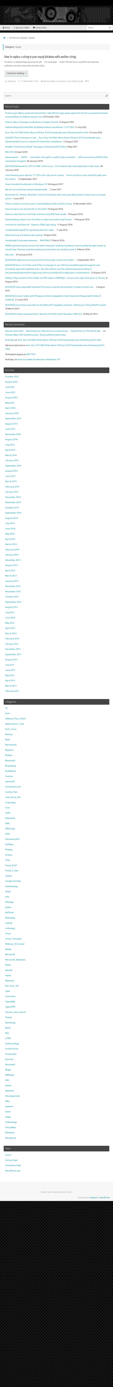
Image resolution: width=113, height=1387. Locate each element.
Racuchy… (10, 254)
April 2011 (10, 680)
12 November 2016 (30, 81)
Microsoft (10, 954)
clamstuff (10, 781)
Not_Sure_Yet (12, 986)
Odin (7, 991)
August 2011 (11, 659)
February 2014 (12, 549)
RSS (7, 1033)
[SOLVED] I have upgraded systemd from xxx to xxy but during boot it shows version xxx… (50, 287)
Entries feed (11, 1160)
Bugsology (10, 765)
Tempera (93, 1197)
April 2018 (10, 408)
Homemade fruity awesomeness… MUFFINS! (27, 240)
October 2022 (12, 376)
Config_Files (11, 792)
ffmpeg (9, 849)
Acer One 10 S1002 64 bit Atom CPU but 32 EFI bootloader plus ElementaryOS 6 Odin (47, 132)
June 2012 (10, 617)
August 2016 (11, 439)
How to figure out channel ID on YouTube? (26, 209)
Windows (10, 1132)
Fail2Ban (9, 844)
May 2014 (9, 534)
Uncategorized (12, 1096)
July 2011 (9, 665)
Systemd (9, 1090)
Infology (9, 902)
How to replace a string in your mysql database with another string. (40, 57)
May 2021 (9, 403)
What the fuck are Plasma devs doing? (24, 235)
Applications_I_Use (14, 724)
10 (6, 708)
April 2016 (10, 450)
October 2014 (12, 507)
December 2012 (13, 586)
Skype (8, 1069)
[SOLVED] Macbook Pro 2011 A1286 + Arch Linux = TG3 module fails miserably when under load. (52, 166)
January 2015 (11, 492)
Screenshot (10, 1054)
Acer (7, 713)
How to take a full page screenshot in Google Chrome (31, 122)
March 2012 (11, 633)
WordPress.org (12, 1170)
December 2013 (13, 560)
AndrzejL (12, 81)
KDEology (10, 917)
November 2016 (13, 434)
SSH (7, 1080)
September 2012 (13, 602)
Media (8, 949)
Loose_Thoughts (13, 938)
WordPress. (105, 1197)
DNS (7, 823)
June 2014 (10, 528)
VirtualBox (10, 1127)
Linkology (10, 928)
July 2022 (9, 387)
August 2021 (11, 397)
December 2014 (13, 497)
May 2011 (9, 675)
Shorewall (10, 1064)
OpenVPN (10, 1007)
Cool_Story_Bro (13, 797)
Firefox (8, 855)
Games (8, 876)
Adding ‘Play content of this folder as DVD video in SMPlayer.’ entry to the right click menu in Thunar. (55, 278)
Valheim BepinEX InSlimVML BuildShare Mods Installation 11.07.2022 (39, 127)
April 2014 (10, 539)
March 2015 (11, 481)
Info (7, 897)
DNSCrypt (10, 828)
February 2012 (12, 638)
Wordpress (10, 1138)
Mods (8, 965)
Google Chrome (13, 881)
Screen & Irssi (11, 1048)
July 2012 (9, 612)
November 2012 (13, 591)
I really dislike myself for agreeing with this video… (30, 230)
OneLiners (10, 996)
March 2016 (11, 455)
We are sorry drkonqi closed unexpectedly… (27, 189)
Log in (8, 1155)
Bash (53, 81)
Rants (8, 1027)
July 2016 (9, 444)
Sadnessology (12, 1043)
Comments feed (13, 1165)
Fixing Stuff (11, 865)
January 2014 (11, 554)
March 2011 (11, 686)
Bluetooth (10, 760)
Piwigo (8, 1017)
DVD (7, 834)
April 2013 (10, 570)
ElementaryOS (12, 839)
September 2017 (13, 418)
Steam (8, 1085)
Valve (8, 1111)
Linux (8, 933)
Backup (46, 81)
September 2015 (13, 465)
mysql (80, 81)
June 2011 (10, 670)
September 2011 (13, 654)
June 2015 (10, 476)
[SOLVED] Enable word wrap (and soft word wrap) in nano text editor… (40, 260)
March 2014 (11, 544)
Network (9, 980)
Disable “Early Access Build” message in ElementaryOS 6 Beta (35, 146)
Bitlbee (8, 755)
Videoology (11, 1122)
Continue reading (15, 73)
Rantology (10, 1022)
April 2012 (10, 628)
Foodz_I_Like (11, 870)
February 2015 (12, 486)
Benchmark (11, 744)
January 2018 (11, 413)
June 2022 (10, 392)
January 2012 (11, 644)
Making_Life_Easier (15, 944)
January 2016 (11, 460)
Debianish (10, 818)
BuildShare (10, 771)
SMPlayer (9, 1075)
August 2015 (11, 471)
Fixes (7, 860)
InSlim (8, 907)
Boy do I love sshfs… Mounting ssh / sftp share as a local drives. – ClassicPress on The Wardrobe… (54, 331)
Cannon (9, 776)
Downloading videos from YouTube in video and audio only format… (39, 219)
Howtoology (11, 886)
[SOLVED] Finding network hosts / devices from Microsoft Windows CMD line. (44, 314)
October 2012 (12, 596)
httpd (74, 81)
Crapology (10, 802)
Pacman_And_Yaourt (15, 1012)
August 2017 (11, 424)
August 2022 (11, 382)
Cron (7, 807)
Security (9, 1059)
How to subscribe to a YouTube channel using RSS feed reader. (36, 214)
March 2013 (11, 575)
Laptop (8, 923)
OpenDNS (10, 1001)
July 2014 (9, 523)
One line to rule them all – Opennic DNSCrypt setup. (31, 224)
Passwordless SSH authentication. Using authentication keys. (35, 335)
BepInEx (9, 750)
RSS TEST (9, 152)
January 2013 (11, 581)
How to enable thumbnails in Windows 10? (26, 184)
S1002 (8, 1038)
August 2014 (11, 518)
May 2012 (9, 623)
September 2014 (13, 513)
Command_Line (63, 81)
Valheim (9, 1106)
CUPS (7, 813)
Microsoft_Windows (15, 959)
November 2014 (13, 502)
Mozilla (8, 970)
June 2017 (10, 429)
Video (8, 1117)
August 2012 (11, 607)
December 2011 (13, 649)
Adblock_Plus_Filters (15, 718)
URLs (7, 1101)
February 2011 (12, 691)
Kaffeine (9, 912)
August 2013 (11, 565)
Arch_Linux (10, 729)
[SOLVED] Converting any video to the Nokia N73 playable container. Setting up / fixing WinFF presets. (56, 305)
